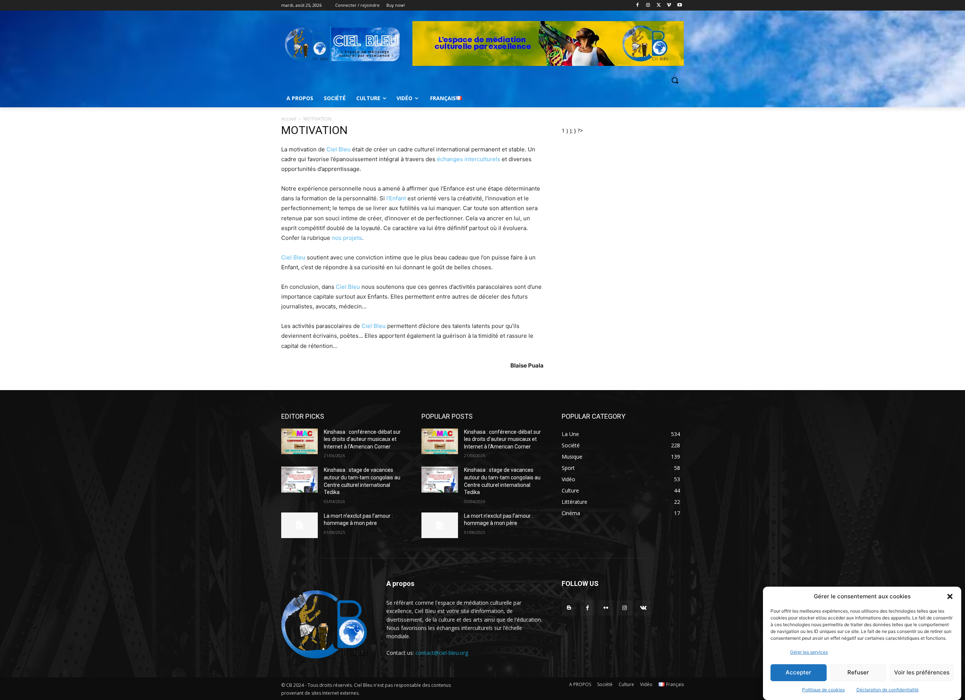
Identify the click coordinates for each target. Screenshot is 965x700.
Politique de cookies (823, 689)
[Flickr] (606, 608)
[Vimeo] (669, 5)
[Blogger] (569, 608)
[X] (658, 5)
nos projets (347, 237)
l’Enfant (396, 198)
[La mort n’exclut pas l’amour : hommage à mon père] (299, 525)
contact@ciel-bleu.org (441, 652)
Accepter (798, 672)
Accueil (288, 119)
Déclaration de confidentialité (887, 689)
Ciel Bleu (338, 149)
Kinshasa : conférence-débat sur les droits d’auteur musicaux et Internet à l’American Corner (362, 439)
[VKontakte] (643, 608)
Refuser (858, 672)
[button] (950, 596)
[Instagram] (648, 5)
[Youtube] (679, 5)
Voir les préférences (922, 672)
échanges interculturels (468, 159)
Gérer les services (809, 652)
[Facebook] (637, 5)
